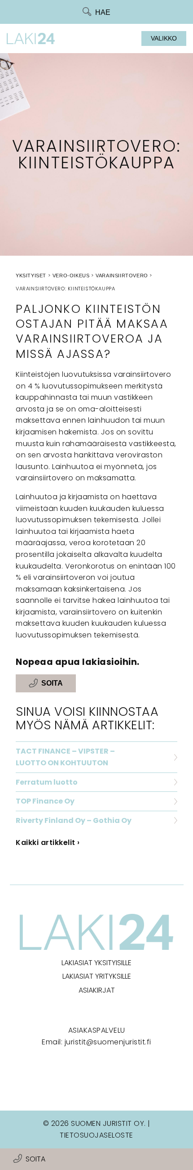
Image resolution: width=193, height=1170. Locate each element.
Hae (102, 12)
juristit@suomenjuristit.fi (108, 1042)
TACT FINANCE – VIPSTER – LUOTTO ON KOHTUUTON (65, 757)
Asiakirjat (97, 990)
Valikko (164, 38)
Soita (35, 1159)
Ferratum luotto (47, 782)
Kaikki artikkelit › (48, 842)
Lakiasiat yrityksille (96, 976)
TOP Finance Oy (45, 801)
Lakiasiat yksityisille (96, 963)
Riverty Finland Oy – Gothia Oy (74, 820)
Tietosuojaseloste (96, 1135)
